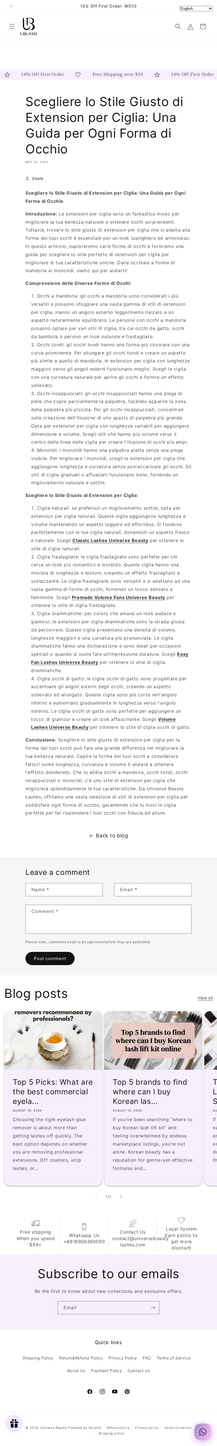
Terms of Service (174, 1357)
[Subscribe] (153, 1307)
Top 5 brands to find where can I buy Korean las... (150, 1092)
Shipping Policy (37, 1357)
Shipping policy (111, 1433)
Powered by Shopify (84, 1428)
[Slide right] (121, 1196)
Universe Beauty (53, 1428)
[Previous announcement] (11, 6)
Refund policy (118, 1428)
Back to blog (112, 835)
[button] (12, 26)
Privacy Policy (122, 1357)
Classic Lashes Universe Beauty (110, 540)
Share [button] (38, 178)
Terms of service (178, 1428)
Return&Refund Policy (81, 1357)
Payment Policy (106, 1370)
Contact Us (139, 1370)
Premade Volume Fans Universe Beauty (118, 597)
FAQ (147, 1357)
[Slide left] (96, 1196)
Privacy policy (147, 1428)
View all (205, 997)
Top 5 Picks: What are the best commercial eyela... (53, 1092)
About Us (76, 1370)
